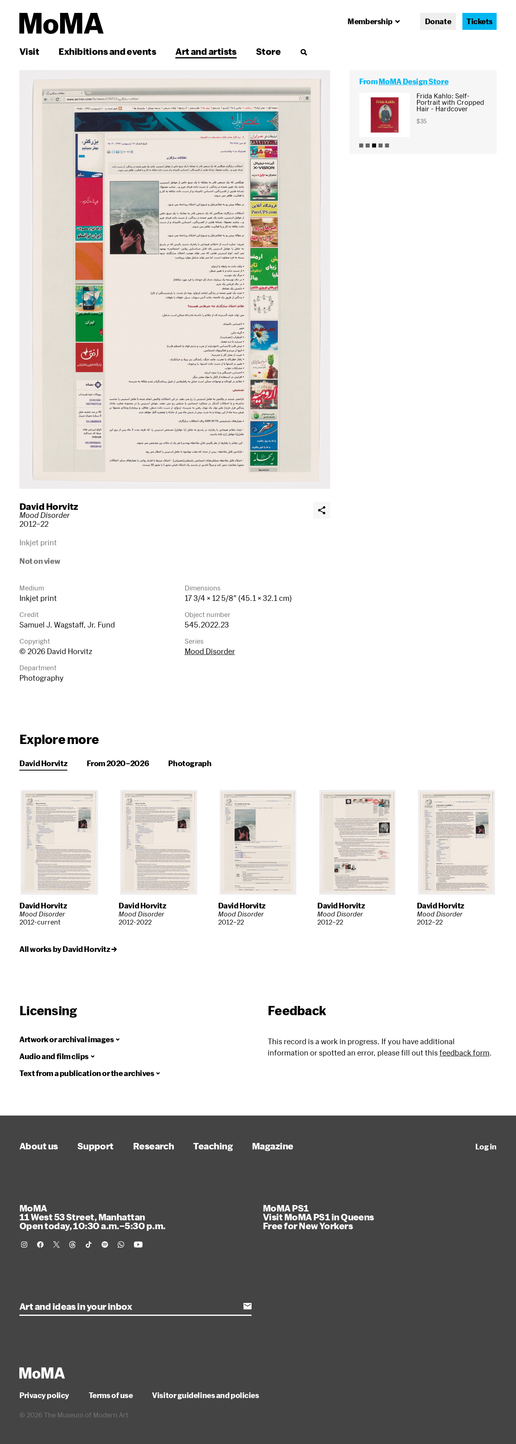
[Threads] (72, 1244)
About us (38, 1146)
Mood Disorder (210, 651)
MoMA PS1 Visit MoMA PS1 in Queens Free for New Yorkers (318, 1217)
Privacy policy (44, 1395)
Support (95, 1146)
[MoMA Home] (61, 23)
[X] (56, 1244)
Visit (29, 51)
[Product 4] (381, 145)
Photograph (189, 763)
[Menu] (303, 52)
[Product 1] (361, 145)
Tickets (479, 21)
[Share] (321, 510)
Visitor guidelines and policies (205, 1395)
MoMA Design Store (413, 81)
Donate (438, 21)
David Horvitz (48, 506)
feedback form (464, 1052)
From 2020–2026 (118, 763)
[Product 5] (387, 145)
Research (153, 1146)
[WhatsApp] (121, 1244)
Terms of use (111, 1395)
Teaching (213, 1146)
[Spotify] (105, 1244)
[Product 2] (368, 145)
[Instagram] (24, 1244)
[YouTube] (138, 1244)
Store (268, 51)
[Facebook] (40, 1244)
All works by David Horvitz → (68, 949)
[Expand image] (174, 279)
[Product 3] (374, 145)
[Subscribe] (247, 1306)
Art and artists (206, 51)
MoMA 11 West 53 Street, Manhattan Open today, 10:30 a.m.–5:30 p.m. (92, 1217)
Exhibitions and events (107, 51)
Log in (486, 1146)
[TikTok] (89, 1244)
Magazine (272, 1146)
